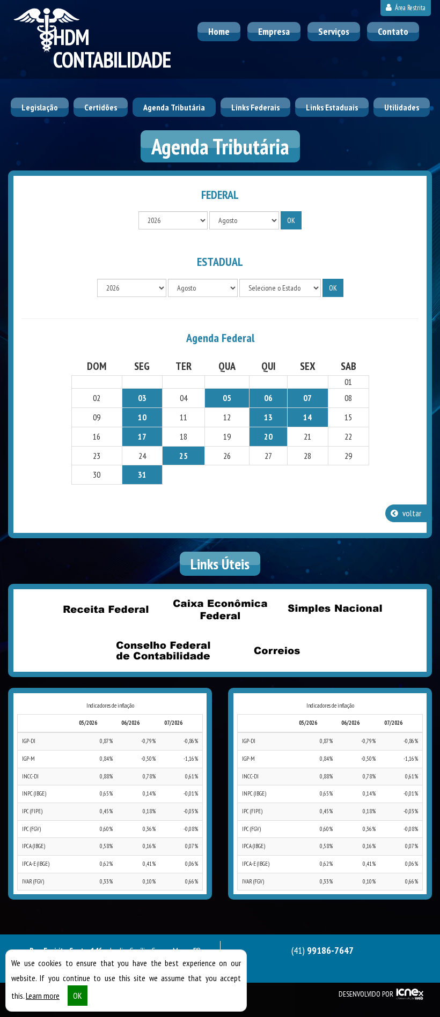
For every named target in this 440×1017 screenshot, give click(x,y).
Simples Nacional (334, 609)
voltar (411, 513)
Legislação (39, 107)
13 (268, 417)
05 (227, 397)
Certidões (100, 107)
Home (219, 31)
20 (268, 436)
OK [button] (77, 995)
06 (268, 397)
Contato (393, 31)
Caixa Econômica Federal (220, 609)
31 (142, 474)
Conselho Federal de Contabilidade (163, 650)
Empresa (274, 31)
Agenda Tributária (174, 107)
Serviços (333, 31)
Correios (277, 650)
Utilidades (401, 107)
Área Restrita (409, 7)
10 (142, 417)
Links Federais (255, 107)
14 (307, 417)
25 (183, 455)
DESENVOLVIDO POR (366, 994)
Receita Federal (105, 609)
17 (142, 436)
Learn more (43, 995)
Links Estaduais (332, 107)
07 (307, 397)
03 (142, 397)
